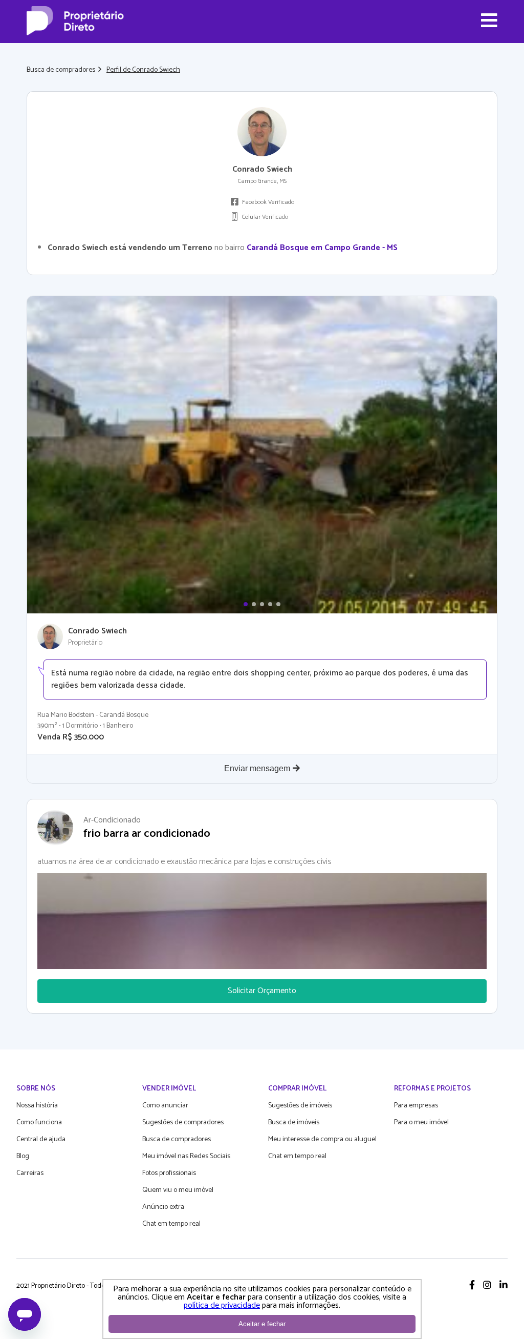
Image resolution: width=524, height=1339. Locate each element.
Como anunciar (165, 1105)
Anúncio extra (163, 1207)
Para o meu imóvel (421, 1122)
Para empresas (416, 1105)
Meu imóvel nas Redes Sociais (186, 1156)
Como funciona (39, 1122)
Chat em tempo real (171, 1224)
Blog (22, 1156)
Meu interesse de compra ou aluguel (322, 1139)
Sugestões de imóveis (300, 1105)
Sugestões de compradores (183, 1122)
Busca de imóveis (293, 1122)
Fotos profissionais (169, 1173)
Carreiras (29, 1173)
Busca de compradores (61, 70)
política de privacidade (222, 1305)
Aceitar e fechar (262, 1324)
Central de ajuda (41, 1139)
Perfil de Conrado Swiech (143, 70)
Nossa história (37, 1105)
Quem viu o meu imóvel (177, 1190)
